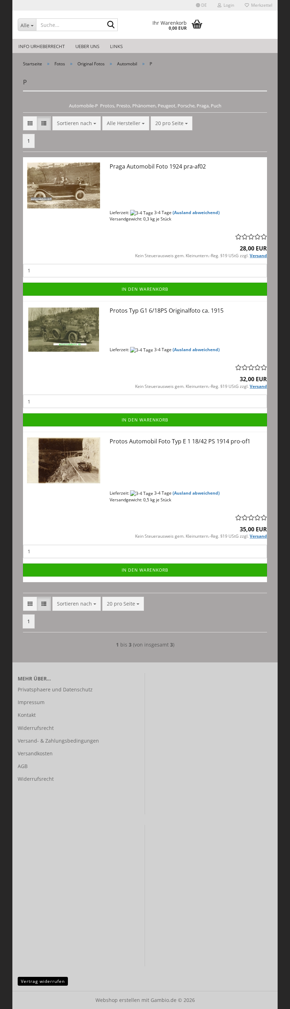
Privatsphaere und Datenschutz (55, 689)
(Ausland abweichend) (196, 213)
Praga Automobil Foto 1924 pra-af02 (158, 166)
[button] (201, 5)
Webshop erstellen (117, 1000)
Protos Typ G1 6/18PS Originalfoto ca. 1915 (167, 310)
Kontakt (27, 715)
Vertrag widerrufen (43, 981)
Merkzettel (260, 5)
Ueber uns (87, 46)
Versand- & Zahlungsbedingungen (58, 740)
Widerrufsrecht (36, 728)
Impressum (31, 702)
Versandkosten (35, 753)
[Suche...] (111, 25)
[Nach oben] (270, 998)
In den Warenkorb (145, 289)
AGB (23, 766)
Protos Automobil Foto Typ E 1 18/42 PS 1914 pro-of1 (180, 441)
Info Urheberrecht (41, 46)
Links (116, 46)
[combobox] (76, 123)
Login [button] (227, 5)
